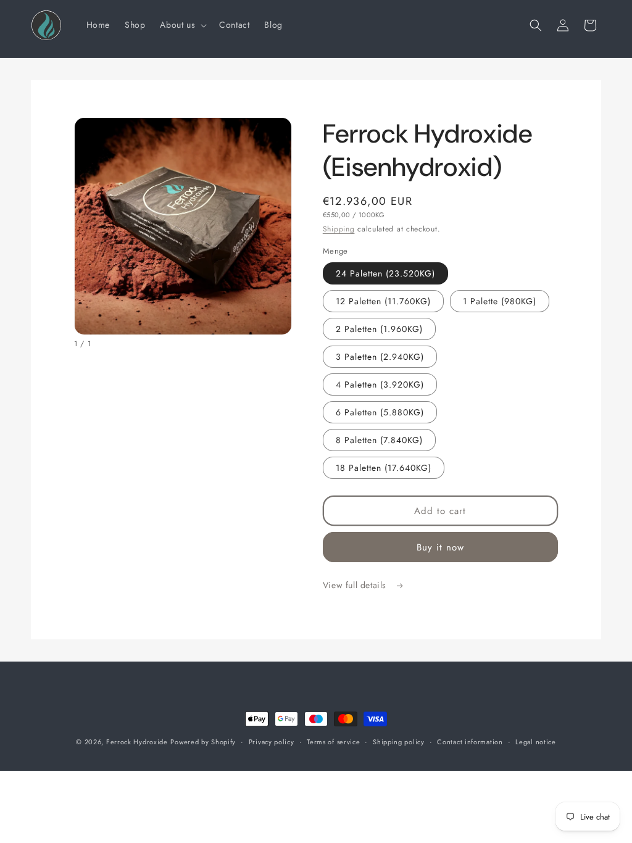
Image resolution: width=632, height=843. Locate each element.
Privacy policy (271, 742)
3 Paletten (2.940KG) (380, 357)
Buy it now (440, 547)
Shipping (339, 229)
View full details (356, 585)
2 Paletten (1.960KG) (379, 329)
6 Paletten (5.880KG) (380, 412)
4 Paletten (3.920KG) (380, 384)
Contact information (469, 742)
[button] (182, 25)
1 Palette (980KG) (499, 301)
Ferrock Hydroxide (137, 742)
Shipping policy (399, 742)
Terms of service (333, 742)
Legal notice (535, 742)
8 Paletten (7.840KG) (379, 440)
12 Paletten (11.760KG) (383, 301)
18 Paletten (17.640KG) (383, 468)
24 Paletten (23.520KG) (385, 273)
